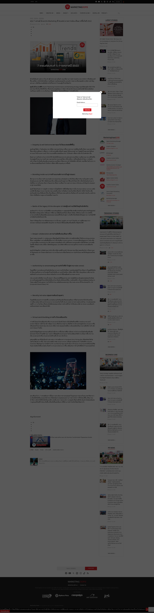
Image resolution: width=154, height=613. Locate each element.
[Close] (101, 92)
